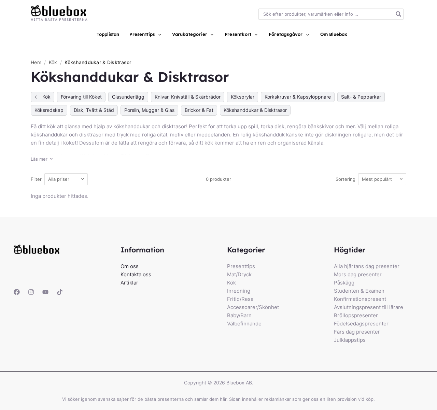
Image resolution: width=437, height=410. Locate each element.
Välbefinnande (244, 323)
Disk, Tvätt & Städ (94, 110)
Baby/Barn (239, 315)
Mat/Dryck (239, 274)
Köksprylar (242, 97)
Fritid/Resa (240, 299)
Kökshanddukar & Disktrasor (255, 110)
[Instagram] (31, 292)
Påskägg (344, 282)
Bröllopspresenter (356, 315)
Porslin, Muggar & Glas (149, 110)
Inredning (238, 291)
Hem (36, 62)
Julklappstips (350, 340)
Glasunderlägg (128, 97)
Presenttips (241, 266)
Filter (36, 179)
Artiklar (129, 282)
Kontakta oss (136, 274)
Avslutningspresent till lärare (368, 307)
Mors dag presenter (358, 274)
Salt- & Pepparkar (361, 97)
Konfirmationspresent (360, 299)
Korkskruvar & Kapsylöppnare (298, 97)
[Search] (398, 14)
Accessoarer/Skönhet (253, 307)
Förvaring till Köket (81, 97)
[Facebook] (17, 292)
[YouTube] (45, 292)
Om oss (130, 266)
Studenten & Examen (359, 291)
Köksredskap (49, 110)
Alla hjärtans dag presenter (366, 266)
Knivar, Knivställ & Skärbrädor (188, 97)
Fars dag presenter (357, 331)
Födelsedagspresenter (361, 323)
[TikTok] (60, 292)
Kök (54, 62)
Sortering (345, 179)
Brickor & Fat (199, 110)
